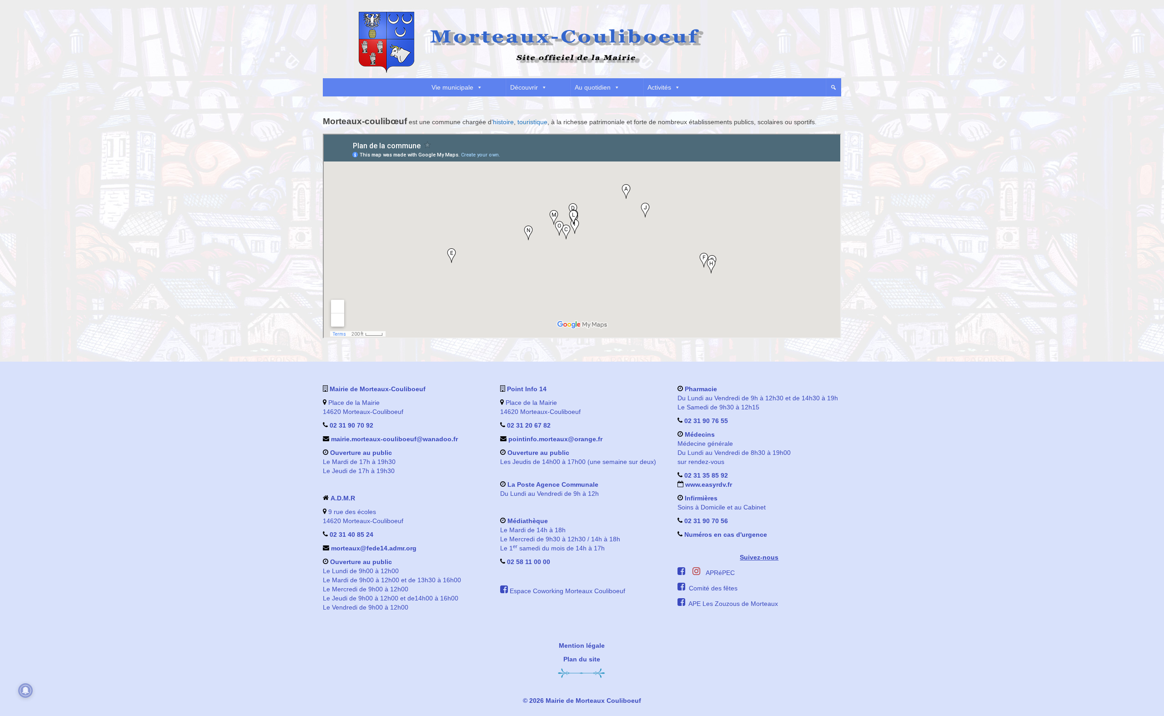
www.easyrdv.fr (707, 484)
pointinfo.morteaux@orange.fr (555, 439)
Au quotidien (593, 87)
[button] (833, 87)
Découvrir (524, 87)
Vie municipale (452, 87)
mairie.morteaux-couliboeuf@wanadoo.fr (394, 439)
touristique (532, 122)
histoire (503, 122)
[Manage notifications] (25, 690)
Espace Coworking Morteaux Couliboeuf (567, 591)
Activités (659, 87)
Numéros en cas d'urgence (725, 534)
